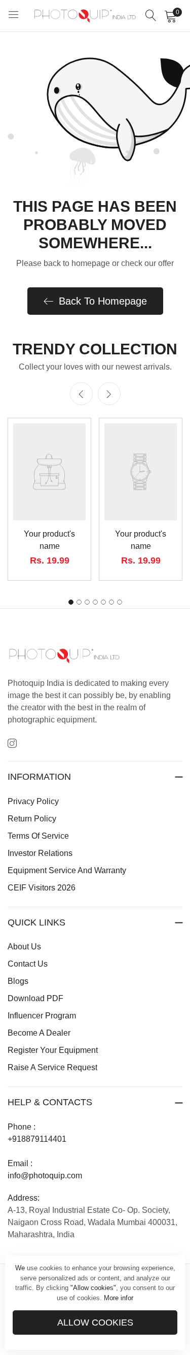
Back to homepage (103, 301)
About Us (24, 946)
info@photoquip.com (45, 1175)
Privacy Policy (33, 801)
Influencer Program (42, 1015)
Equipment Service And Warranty (67, 870)
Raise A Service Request (52, 1067)
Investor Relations (40, 853)
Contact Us (28, 964)
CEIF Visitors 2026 (41, 887)
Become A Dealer (39, 1033)
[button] (109, 393)
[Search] (151, 16)
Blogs (18, 981)
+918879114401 (37, 1139)
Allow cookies (95, 1322)
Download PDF (35, 998)
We (20, 1268)
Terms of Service (38, 836)
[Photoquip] (85, 16)
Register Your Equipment (53, 1050)
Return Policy (32, 818)
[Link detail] (12, 744)
